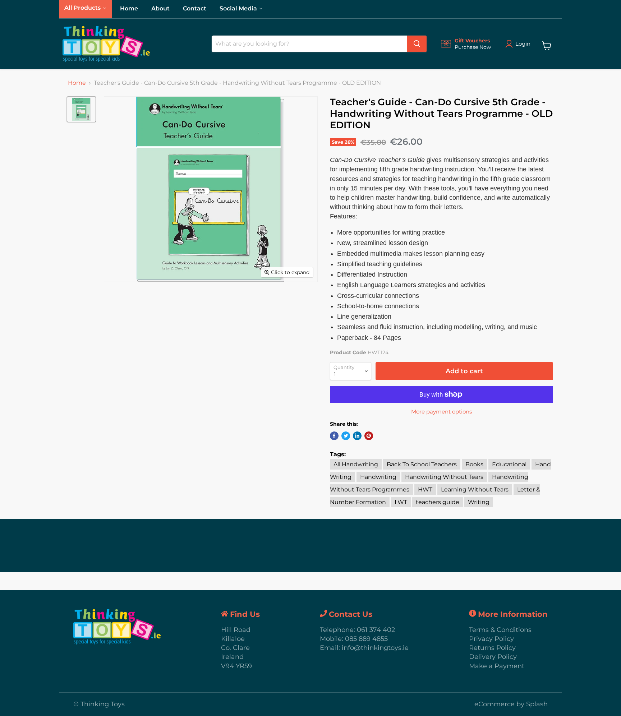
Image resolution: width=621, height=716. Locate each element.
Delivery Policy (493, 657)
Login (522, 43)
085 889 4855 (366, 639)
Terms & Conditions (500, 630)
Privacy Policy (491, 639)
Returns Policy (492, 648)
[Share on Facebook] (334, 435)
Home (77, 83)
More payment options (441, 411)
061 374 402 (376, 630)
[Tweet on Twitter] (345, 435)
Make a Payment (496, 666)
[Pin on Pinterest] (368, 435)
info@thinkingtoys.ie (375, 648)
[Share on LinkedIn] (357, 435)
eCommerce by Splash (511, 704)
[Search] (417, 44)
